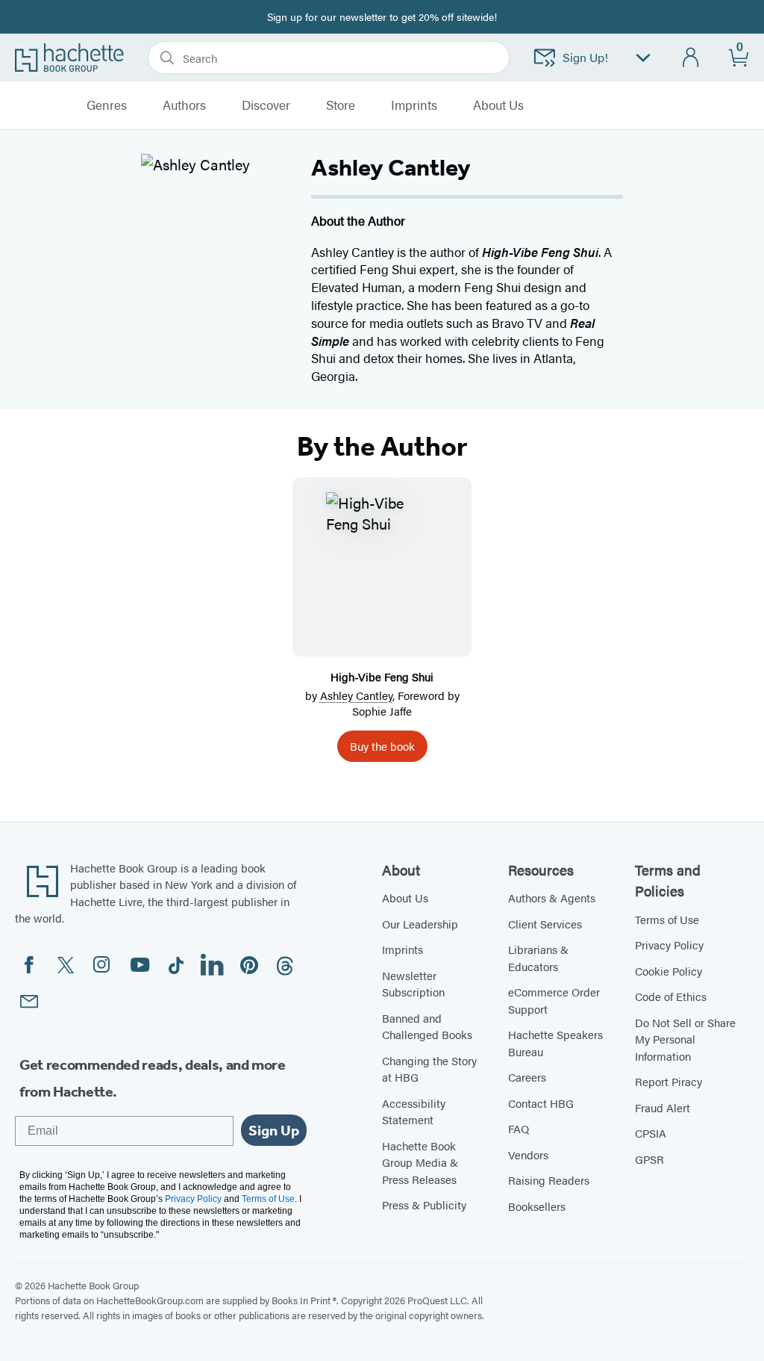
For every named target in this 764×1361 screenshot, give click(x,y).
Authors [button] (184, 105)
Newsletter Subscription (413, 983)
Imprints (414, 105)
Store (340, 105)
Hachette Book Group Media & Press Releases (420, 1162)
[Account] (691, 58)
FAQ (518, 1128)
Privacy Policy (669, 944)
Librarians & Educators (538, 957)
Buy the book (382, 746)
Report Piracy (668, 1081)
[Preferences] (643, 58)
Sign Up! (585, 57)
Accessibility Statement (413, 1111)
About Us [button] (498, 105)
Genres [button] (107, 105)
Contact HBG (541, 1103)
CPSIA (650, 1133)
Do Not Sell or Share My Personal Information (685, 1039)
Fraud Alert (662, 1107)
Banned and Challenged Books (427, 1026)
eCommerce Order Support (554, 1000)
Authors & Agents (551, 897)
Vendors (528, 1154)
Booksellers (537, 1206)
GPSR (649, 1159)
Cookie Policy (668, 971)
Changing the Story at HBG (429, 1068)
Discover (266, 105)
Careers (527, 1077)
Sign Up (273, 1130)
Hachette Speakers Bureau (555, 1042)
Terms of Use (667, 919)
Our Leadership (420, 923)
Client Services (545, 923)
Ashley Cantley (356, 695)
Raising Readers (548, 1180)
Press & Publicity (424, 1204)
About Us (405, 897)
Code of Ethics (671, 996)
